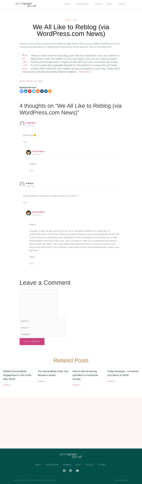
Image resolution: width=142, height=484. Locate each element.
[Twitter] (34, 91)
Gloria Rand (38, 151)
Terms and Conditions (50, 480)
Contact (122, 4)
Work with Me (52, 465)
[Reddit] (38, 91)
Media (109, 4)
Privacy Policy (39, 480)
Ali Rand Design (123, 480)
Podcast (99, 4)
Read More (85, 71)
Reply (25, 142)
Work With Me (82, 4)
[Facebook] (21, 91)
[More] (50, 91)
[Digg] (46, 91)
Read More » (7, 385)
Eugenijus (31, 122)
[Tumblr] (42, 91)
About (67, 4)
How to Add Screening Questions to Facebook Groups (85, 375)
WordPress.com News (33, 81)
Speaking (67, 465)
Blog (78, 465)
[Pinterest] (29, 91)
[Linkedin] (25, 91)
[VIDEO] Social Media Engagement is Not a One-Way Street (17, 375)
